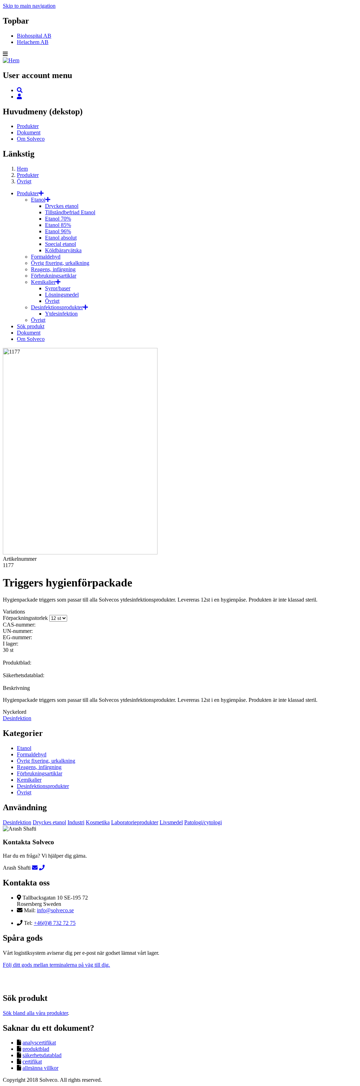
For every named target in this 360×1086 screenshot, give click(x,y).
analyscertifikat (39, 1043)
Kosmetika (98, 822)
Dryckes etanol (61, 206)
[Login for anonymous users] (19, 97)
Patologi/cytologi (203, 822)
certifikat (32, 1062)
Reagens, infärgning (53, 269)
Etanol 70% (58, 219)
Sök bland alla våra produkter (35, 1013)
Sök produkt (30, 326)
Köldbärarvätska (63, 250)
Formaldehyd (45, 257)
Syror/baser (57, 288)
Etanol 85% (58, 225)
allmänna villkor (40, 1068)
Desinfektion (17, 718)
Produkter (28, 126)
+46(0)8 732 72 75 (55, 923)
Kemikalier (43, 282)
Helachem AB (33, 42)
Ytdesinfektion (61, 314)
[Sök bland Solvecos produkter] (19, 90)
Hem (22, 169)
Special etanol (60, 244)
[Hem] (11, 60)
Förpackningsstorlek (25, 618)
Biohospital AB (34, 36)
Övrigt (24, 181)
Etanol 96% (58, 231)
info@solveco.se (55, 910)
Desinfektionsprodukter (57, 307)
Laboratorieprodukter (134, 822)
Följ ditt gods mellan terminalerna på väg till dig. (56, 965)
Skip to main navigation (29, 6)
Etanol (38, 200)
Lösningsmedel (62, 295)
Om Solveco (31, 139)
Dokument (28, 132)
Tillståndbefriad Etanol (70, 212)
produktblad (35, 1049)
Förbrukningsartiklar (53, 276)
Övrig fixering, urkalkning (60, 263)
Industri (76, 822)
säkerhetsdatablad (42, 1055)
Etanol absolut (61, 238)
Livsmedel (171, 822)
